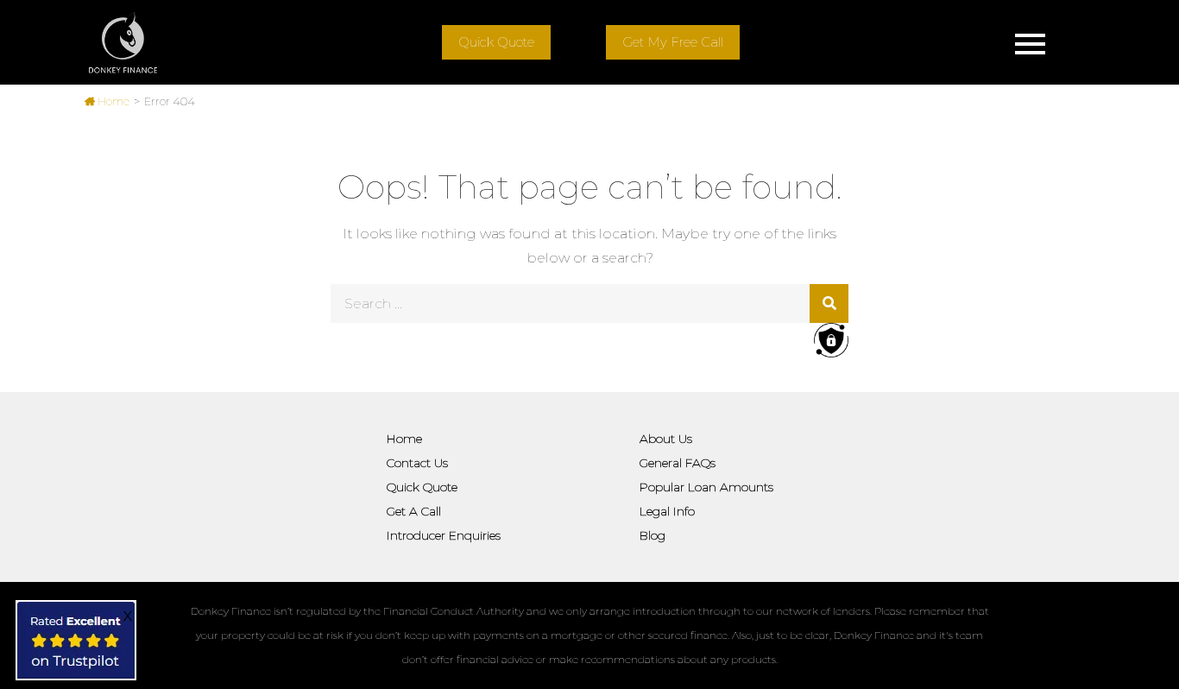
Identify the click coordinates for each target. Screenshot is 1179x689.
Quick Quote (496, 42)
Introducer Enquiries (444, 535)
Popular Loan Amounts (706, 487)
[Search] (829, 303)
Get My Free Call (672, 42)
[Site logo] (123, 42)
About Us (666, 438)
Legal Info (667, 511)
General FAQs (678, 463)
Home (112, 101)
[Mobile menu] (1029, 42)
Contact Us (417, 463)
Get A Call (414, 511)
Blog (652, 535)
